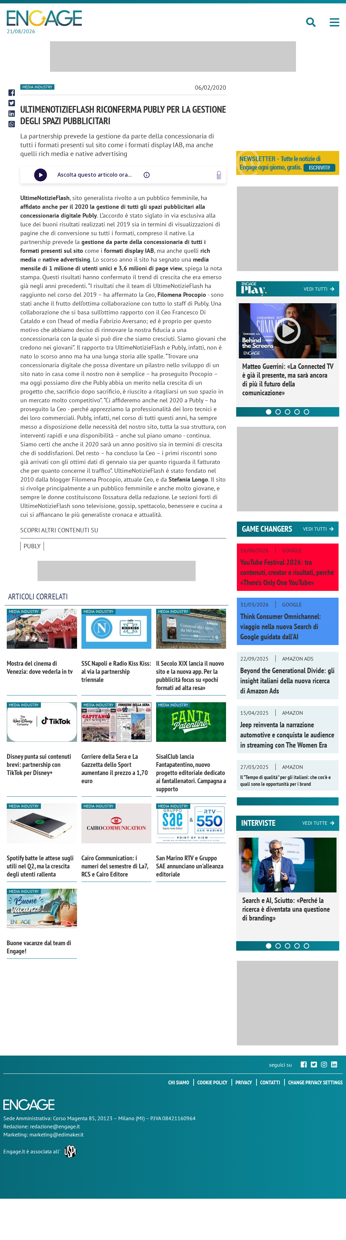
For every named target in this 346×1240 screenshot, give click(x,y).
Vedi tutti (315, 289)
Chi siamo (178, 1082)
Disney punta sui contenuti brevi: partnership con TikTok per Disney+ (39, 764)
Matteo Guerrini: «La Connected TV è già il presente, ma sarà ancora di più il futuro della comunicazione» (287, 379)
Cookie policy (212, 1082)
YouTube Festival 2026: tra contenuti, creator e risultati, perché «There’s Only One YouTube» (287, 572)
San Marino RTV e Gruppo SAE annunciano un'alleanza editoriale (189, 866)
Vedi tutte (314, 823)
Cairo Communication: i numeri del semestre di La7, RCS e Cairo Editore (114, 866)
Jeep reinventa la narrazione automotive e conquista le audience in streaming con (287, 735)
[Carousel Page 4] (297, 412)
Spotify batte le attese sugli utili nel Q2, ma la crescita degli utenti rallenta (40, 866)
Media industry (37, 86)
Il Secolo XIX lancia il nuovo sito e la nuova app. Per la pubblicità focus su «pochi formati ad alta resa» (190, 675)
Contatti (270, 1082)
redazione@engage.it (55, 1126)
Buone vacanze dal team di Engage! (39, 947)
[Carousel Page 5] (306, 412)
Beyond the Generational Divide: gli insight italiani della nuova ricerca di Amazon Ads (287, 680)
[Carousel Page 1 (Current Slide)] (268, 412)
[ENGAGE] (44, 18)
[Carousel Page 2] (278, 412)
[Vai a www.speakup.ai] (219, 175)
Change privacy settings (315, 1082)
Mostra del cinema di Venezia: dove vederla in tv (40, 667)
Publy (32, 546)
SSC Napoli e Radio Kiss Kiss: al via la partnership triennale (116, 671)
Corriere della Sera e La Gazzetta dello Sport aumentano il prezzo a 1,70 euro (114, 768)
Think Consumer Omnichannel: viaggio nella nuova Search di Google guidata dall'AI (280, 626)
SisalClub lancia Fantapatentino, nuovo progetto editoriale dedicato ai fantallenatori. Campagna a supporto (191, 772)
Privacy (244, 1082)
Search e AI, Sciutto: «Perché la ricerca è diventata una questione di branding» (286, 909)
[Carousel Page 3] (287, 412)
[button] (334, 22)
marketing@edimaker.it (56, 1134)
